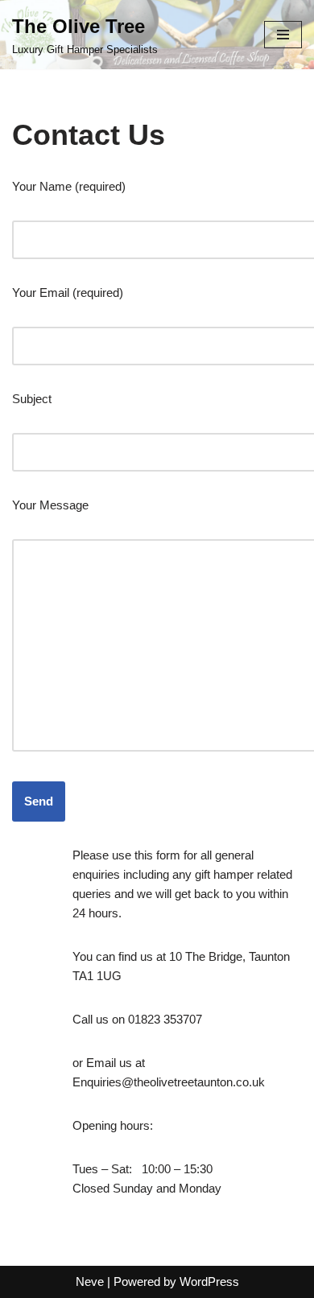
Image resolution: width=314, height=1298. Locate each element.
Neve (90, 1281)
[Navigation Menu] (283, 34)
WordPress (209, 1281)
